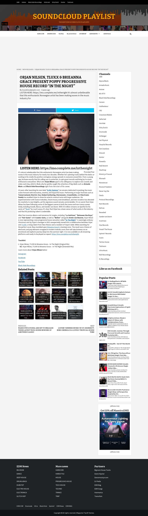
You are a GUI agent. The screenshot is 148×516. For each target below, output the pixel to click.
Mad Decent (103, 166)
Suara (101, 238)
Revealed (102, 212)
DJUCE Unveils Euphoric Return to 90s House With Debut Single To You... (119, 294)
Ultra (61, 34)
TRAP (58, 496)
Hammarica (98, 492)
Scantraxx (102, 221)
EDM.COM (40, 34)
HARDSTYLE (60, 474)
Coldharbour (103, 106)
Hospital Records (105, 144)
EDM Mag (97, 485)
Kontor (63, 2)
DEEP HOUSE (21, 477)
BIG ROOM (20, 470)
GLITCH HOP (21, 496)
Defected (47, 2)
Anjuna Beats (103, 81)
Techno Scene (104, 242)
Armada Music (104, 85)
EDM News (94, 34)
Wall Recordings (105, 255)
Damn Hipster (99, 474)
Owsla (101, 195)
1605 (18, 2)
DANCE (19, 474)
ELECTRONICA (22, 492)
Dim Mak (102, 123)
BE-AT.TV (102, 94)
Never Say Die (104, 191)
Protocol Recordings (106, 199)
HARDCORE (60, 470)
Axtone (24, 2)
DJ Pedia (97, 481)
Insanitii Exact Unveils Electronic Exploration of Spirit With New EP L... (119, 307)
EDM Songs (98, 489)
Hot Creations (104, 149)
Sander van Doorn (105, 217)
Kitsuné (102, 153)
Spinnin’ (82, 34)
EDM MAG (107, 34)
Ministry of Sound (105, 174)
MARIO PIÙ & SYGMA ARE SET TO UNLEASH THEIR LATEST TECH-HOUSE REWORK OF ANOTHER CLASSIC (35, 329)
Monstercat (103, 183)
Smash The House (105, 229)
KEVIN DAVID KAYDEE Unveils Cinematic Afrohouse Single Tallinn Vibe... (118, 366)
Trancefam (98, 496)
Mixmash (102, 178)
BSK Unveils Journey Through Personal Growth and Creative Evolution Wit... (119, 333)
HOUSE (58, 477)
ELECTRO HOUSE (23, 489)
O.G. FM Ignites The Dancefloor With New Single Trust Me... (119, 354)
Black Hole (71, 34)
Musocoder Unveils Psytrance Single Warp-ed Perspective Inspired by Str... (118, 392)
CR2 (100, 110)
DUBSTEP (20, 485)
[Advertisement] (74, 52)
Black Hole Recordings (35, 2)
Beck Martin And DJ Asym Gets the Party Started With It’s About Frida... (118, 379)
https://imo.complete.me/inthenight (66, 168)
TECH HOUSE (60, 485)
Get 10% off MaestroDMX (114, 410)
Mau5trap (102, 170)
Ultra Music (103, 250)
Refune (101, 208)
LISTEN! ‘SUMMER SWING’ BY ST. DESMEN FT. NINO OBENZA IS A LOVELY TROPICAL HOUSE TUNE (75, 329)
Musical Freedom (105, 187)
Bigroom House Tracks (102, 470)
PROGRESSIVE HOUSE (64, 481)
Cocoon (101, 102)
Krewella (102, 161)
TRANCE (59, 492)
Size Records (103, 225)
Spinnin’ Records (105, 233)
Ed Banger (102, 136)
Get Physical (103, 140)
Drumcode (51, 34)
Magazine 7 (80, 513)
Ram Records (104, 204)
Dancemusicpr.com (101, 477)
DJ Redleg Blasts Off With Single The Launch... (117, 282)
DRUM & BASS (22, 481)
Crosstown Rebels (105, 115)
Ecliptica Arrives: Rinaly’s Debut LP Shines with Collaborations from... (117, 320)
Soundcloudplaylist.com (31, 90)
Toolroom (70, 2)
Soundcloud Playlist (74, 16)
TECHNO (59, 489)
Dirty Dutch (55, 2)
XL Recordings (104, 259)
